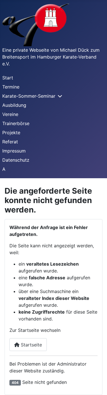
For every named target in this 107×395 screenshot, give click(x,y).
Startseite (30, 345)
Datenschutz (15, 160)
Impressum (14, 151)
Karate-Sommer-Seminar (28, 96)
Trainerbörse (15, 123)
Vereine (10, 114)
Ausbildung (14, 105)
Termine (10, 87)
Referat (10, 142)
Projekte (11, 132)
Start (7, 78)
